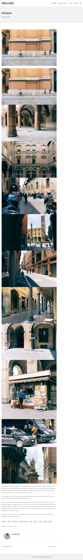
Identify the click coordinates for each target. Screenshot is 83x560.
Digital (10, 526)
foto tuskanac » (52, 546)
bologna (15, 521)
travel (50, 521)
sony (40, 521)
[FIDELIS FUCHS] (8, 3)
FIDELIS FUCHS (46, 557)
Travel (14, 526)
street (45, 521)
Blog (8, 526)
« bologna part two (7, 546)
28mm (4, 521)
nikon (35, 521)
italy (31, 521)
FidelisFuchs (16, 534)
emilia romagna (23, 521)
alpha (9, 521)
